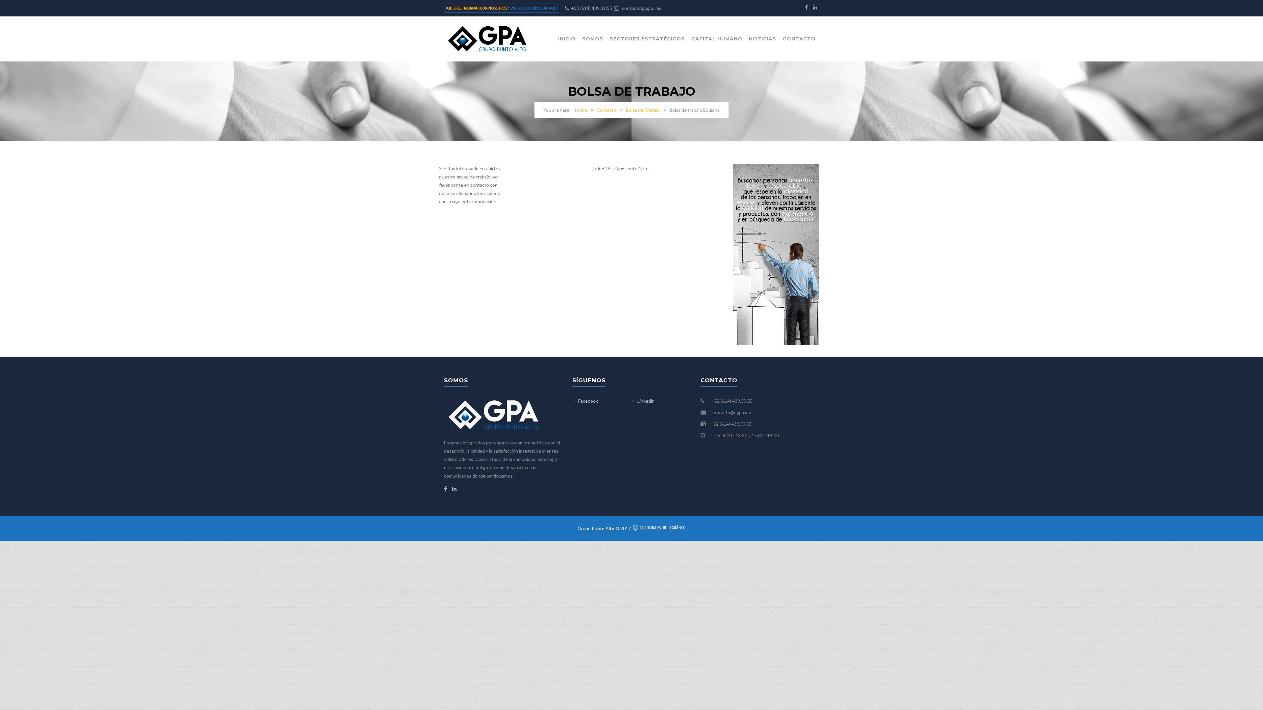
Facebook (588, 401)
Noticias (762, 39)
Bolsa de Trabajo (643, 110)
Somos (592, 39)
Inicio (567, 39)
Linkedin (646, 401)
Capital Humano (716, 39)
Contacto (799, 39)
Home (581, 110)
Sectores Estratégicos (647, 39)
